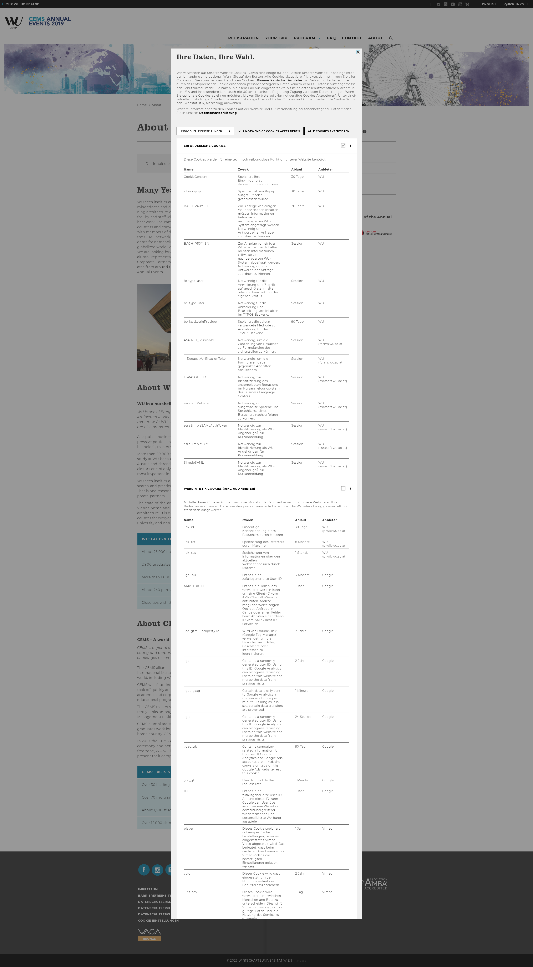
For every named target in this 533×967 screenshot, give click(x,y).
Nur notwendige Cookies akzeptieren (269, 131)
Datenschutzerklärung (218, 112)
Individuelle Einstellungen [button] (201, 131)
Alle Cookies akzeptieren (329, 131)
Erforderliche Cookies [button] (205, 145)
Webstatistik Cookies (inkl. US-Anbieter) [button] (219, 488)
